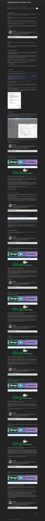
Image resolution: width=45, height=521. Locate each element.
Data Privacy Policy (11, 519)
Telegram (26, 178)
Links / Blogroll (24, 6)
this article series (10, 224)
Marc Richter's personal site (19, 2)
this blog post (18, 35)
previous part (10, 178)
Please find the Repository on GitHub (12, 189)
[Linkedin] (15, 37)
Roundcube (15, 53)
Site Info (20, 6)
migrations (26, 315)
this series (14, 178)
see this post (18, 313)
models (30, 315)
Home (8, 6)
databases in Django (28, 363)
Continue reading (10, 28)
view (35, 360)
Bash (10, 6)
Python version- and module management (22, 218)
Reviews (17, 6)
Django (27, 271)
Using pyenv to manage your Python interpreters (17, 215)
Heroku (21, 21)
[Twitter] (9, 37)
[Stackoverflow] (13, 37)
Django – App (19, 359)
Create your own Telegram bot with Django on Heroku (23, 303)
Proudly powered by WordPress (17, 519)
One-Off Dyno (15, 272)
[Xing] (12, 37)
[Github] (8, 37)
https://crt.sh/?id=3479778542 (11, 114)
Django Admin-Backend (24, 316)
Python (13, 6)
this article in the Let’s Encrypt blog (17, 87)
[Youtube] (11, 37)
